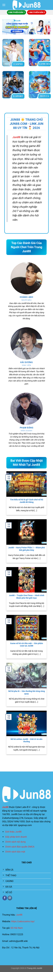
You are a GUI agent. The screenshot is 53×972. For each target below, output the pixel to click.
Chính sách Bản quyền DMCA (19, 846)
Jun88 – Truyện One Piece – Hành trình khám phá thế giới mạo (26, 596)
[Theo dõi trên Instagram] (9, 898)
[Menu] (4, 4)
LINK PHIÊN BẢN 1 (16, 12)
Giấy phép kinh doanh (16, 836)
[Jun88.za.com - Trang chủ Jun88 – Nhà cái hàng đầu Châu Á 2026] (26, 5)
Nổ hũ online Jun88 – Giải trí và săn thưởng (26, 740)
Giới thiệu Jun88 (13, 831)
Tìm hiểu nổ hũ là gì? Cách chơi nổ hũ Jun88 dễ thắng (26, 500)
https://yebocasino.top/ (23, 921)
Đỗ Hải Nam (17, 928)
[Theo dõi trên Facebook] (4, 898)
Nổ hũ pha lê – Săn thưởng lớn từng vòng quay (26, 692)
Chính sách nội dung (15, 841)
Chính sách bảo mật (15, 851)
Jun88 (5, 807)
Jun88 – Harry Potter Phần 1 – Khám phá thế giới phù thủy (26, 548)
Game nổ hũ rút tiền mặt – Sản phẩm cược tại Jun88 (26, 644)
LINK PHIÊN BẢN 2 (36, 12)
